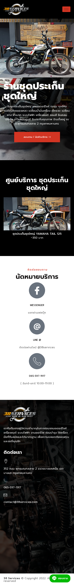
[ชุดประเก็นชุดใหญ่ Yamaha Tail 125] (37, 213)
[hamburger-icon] (66, 9)
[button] (37, 137)
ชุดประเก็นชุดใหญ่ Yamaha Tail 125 (37, 234)
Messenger (37, 305)
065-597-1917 (37, 376)
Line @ (37, 340)
